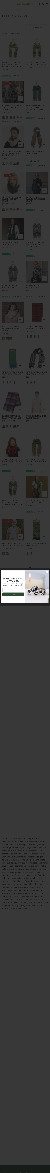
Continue (13, 594)
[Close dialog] (47, 572)
